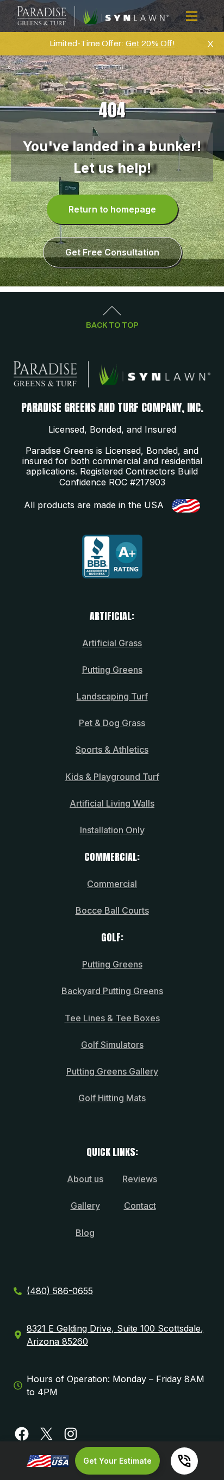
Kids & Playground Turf (112, 776)
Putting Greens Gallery (112, 1071)
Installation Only (112, 830)
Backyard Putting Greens (112, 990)
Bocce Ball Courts (112, 910)
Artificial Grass (112, 643)
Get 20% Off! (150, 43)
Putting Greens (112, 669)
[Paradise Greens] (93, 16)
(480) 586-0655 (60, 1290)
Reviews (139, 1178)
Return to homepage (112, 209)
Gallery (85, 1205)
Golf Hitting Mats (112, 1097)
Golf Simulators (112, 1044)
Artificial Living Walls (112, 803)
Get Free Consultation (112, 252)
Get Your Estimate (117, 1460)
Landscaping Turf (112, 696)
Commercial (112, 883)
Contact (140, 1205)
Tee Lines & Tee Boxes (112, 1018)
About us (85, 1178)
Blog (85, 1232)
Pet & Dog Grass (112, 722)
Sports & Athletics (112, 749)
